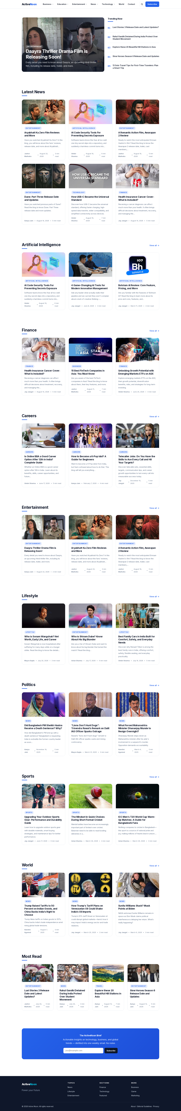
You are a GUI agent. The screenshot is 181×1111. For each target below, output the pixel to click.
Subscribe (152, 4)
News (93, 4)
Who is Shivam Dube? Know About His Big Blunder (86, 638)
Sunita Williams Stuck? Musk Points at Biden (134, 907)
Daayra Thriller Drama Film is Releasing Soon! (57, 54)
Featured (103, 1095)
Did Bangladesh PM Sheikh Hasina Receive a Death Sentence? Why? (43, 727)
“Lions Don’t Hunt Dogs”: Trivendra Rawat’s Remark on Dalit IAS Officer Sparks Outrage (90, 728)
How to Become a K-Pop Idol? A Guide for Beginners (88, 458)
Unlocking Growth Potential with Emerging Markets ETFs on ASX (136, 372)
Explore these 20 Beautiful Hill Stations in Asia (134, 47)
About (133, 1106)
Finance (123, 192)
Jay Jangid (122, 221)
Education (61, 4)
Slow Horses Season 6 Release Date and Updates (136, 56)
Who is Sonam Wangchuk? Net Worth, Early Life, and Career (41, 638)
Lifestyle (30, 632)
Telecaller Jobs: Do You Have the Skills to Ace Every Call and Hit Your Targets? (136, 459)
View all (153, 245)
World (121, 4)
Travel (99, 986)
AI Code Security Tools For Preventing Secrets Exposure (87, 134)
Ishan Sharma (76, 661)
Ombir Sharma (74, 155)
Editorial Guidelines (144, 1106)
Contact (131, 4)
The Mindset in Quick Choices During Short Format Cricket (88, 818)
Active (29, 4)
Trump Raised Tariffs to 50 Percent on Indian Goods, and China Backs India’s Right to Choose (40, 910)
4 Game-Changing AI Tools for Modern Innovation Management (89, 287)
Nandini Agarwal (121, 750)
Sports (29, 812)
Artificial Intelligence (84, 128)
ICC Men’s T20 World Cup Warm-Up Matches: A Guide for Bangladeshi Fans (136, 819)
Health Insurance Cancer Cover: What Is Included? (136, 198)
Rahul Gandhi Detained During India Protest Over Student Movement (72, 995)
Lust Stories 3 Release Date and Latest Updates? (136, 27)
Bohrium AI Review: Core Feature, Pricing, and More (137, 287)
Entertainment (78, 4)
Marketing (135, 1095)
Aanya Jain (28, 221)
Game (133, 1091)
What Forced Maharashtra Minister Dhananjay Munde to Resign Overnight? (134, 728)
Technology (107, 4)
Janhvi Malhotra (27, 155)
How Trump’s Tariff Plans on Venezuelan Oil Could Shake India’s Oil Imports (87, 908)
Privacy (156, 1106)
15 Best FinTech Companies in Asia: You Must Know (87, 372)
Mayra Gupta (29, 661)
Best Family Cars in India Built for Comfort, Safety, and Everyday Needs (136, 639)
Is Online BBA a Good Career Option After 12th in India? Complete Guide (40, 459)
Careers (29, 452)
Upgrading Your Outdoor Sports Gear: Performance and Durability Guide (43, 819)
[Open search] (142, 4)
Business (47, 4)
